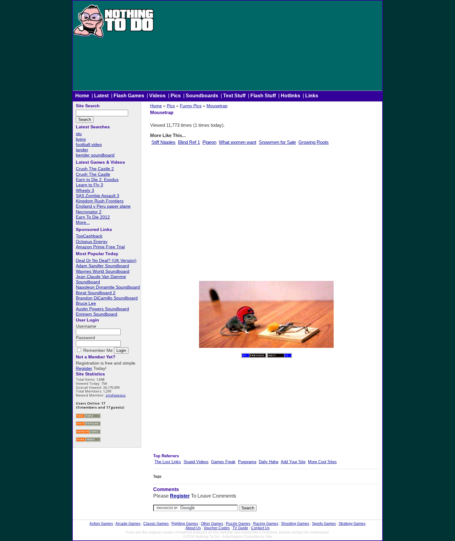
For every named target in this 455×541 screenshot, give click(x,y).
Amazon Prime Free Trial (100, 246)
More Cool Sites (322, 461)
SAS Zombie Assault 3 (97, 195)
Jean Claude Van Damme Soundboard (101, 279)
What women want (237, 142)
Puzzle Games (238, 523)
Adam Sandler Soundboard (102, 265)
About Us (193, 528)
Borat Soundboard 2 (95, 292)
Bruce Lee (86, 303)
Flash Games (129, 95)
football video (89, 144)
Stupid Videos (196, 461)
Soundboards (202, 95)
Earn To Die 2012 (93, 217)
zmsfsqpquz (116, 395)
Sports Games (324, 523)
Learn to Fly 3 (89, 184)
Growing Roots (313, 142)
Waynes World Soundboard (102, 271)
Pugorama (247, 461)
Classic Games (156, 523)
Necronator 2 (89, 211)
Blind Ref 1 (189, 142)
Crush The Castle (93, 174)
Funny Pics (191, 105)
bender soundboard (95, 155)
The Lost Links (167, 461)
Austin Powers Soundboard (102, 308)
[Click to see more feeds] (88, 441)
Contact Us (260, 528)
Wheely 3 (85, 190)
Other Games (212, 523)
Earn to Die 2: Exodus (97, 179)
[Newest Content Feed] (88, 417)
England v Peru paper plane (103, 206)
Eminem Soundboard (96, 314)
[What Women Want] (253, 356)
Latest (101, 95)
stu (79, 133)
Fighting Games (184, 523)
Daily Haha (268, 461)
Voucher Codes (217, 528)
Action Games (101, 523)
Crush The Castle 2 (95, 168)
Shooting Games (295, 523)
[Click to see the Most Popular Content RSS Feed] (88, 425)
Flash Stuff (263, 95)
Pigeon (209, 142)
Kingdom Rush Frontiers (100, 200)
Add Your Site (293, 461)
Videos (157, 95)
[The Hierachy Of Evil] (279, 356)
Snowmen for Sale (277, 142)
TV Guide (240, 528)
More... (83, 222)
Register (180, 496)
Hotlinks (290, 95)
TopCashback (89, 235)
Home (82, 95)
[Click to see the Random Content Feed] (88, 433)
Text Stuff (234, 95)
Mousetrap (217, 105)
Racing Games (265, 523)
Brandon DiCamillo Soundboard (107, 297)
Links (311, 95)
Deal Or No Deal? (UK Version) (106, 260)
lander (82, 149)
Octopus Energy (91, 241)
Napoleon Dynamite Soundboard (108, 287)
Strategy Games (352, 523)
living (81, 139)
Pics (176, 95)
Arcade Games (128, 523)
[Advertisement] (268, 47)
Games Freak (223, 461)
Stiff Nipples (163, 142)
